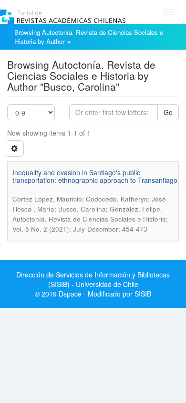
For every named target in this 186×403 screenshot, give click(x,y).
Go (168, 112)
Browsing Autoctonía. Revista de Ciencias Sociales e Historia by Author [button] (88, 37)
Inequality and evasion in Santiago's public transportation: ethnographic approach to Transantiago (94, 176)
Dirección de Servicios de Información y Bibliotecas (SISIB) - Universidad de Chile (93, 279)
